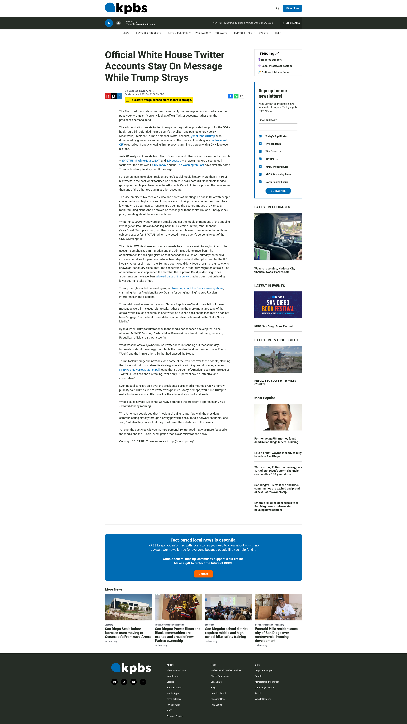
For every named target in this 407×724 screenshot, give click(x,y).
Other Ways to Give (264, 687)
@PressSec (173, 160)
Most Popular (264, 398)
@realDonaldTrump (202, 136)
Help (278, 33)
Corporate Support (264, 670)
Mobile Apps (173, 693)
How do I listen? (218, 693)
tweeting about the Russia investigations (197, 288)
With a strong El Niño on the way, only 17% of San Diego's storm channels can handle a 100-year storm (278, 470)
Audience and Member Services (226, 670)
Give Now (292, 8)
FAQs (213, 687)
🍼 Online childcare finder (274, 72)
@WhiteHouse (144, 160)
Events (263, 33)
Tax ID (258, 693)
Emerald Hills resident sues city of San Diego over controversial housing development (276, 506)
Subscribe (278, 190)
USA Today (159, 165)
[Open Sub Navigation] (131, 33)
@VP (157, 160)
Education (209, 624)
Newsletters (172, 676)
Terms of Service (175, 716)
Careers (170, 682)
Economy (109, 624)
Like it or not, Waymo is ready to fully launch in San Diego (278, 454)
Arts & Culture (178, 33)
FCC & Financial (174, 687)
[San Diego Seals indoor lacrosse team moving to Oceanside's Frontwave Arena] (128, 607)
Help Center (216, 704)
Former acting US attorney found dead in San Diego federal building (276, 440)
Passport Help (218, 699)
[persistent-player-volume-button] (118, 23)
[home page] (126, 8)
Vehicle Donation (263, 699)
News (126, 33)
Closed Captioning (220, 676)
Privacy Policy (173, 704)
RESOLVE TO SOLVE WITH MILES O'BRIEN (275, 382)
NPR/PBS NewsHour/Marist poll (139, 369)
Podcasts (221, 33)
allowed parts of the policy (172, 276)
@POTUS (128, 160)
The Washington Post (190, 165)
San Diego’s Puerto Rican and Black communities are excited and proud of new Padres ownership (277, 488)
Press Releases (174, 699)
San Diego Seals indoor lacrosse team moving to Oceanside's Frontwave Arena (128, 633)
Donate (203, 574)
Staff (169, 710)
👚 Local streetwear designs (275, 65)
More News (114, 589)
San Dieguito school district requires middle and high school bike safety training (226, 633)
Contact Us (216, 682)
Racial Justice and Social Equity (169, 624)
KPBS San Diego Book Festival (273, 326)
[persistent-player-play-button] (109, 23)
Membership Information (267, 682)
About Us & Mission (176, 670)
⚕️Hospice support (270, 59)
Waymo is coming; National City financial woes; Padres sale (274, 270)
